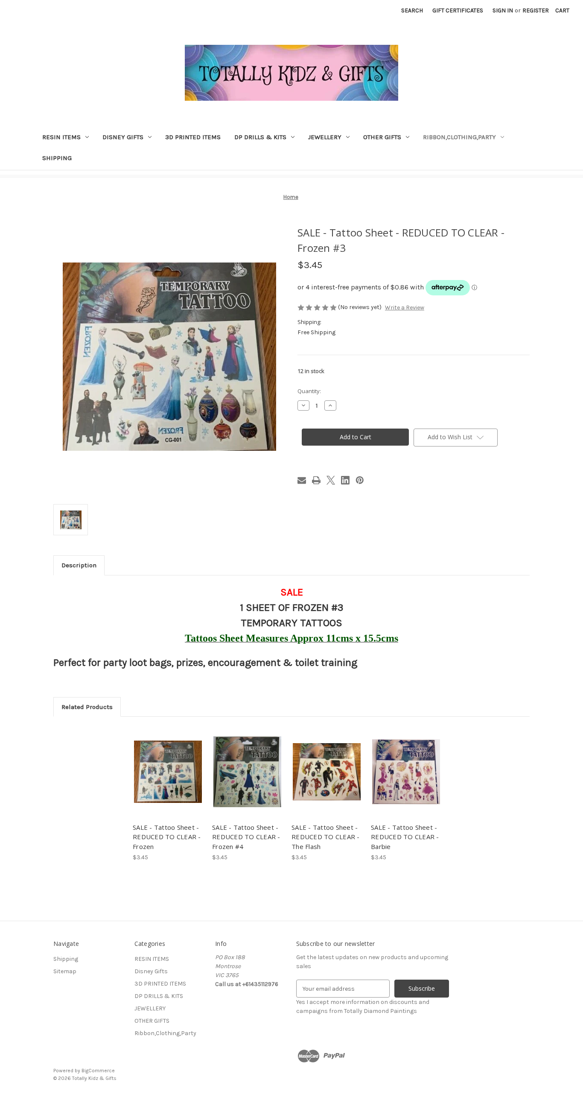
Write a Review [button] (404, 307)
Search (412, 10)
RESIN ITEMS (61, 137)
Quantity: (309, 391)
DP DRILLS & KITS (260, 137)
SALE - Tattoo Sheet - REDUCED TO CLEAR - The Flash (326, 837)
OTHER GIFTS (382, 137)
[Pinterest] (360, 480)
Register (535, 10)
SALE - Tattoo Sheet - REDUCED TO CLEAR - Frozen (167, 837)
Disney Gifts (122, 137)
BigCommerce (98, 1071)
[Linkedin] (345, 480)
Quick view (167, 764)
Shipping (57, 158)
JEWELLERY (324, 137)
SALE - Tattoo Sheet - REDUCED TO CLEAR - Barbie (405, 837)
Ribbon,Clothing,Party (459, 137)
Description (78, 565)
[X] (330, 480)
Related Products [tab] (87, 707)
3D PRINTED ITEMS (193, 137)
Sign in (503, 10)
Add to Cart (168, 779)
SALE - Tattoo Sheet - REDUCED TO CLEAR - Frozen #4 (246, 837)
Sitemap (64, 971)
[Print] (316, 480)
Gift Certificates (457, 10)
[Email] (301, 480)
